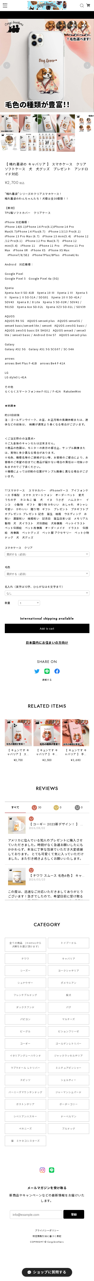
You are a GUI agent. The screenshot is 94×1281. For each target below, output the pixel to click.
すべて (15, 807)
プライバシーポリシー (47, 1230)
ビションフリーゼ (68, 1031)
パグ (68, 1007)
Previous (6, 65)
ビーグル (25, 1031)
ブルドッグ (68, 1128)
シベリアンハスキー (25, 1116)
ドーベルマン (69, 1116)
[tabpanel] (47, 65)
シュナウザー (25, 983)
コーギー (25, 1043)
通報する (47, 679)
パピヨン (25, 1019)
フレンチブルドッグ (25, 995)
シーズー (25, 970)
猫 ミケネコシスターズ (25, 1141)
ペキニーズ (25, 1128)
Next (87, 65)
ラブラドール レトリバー (25, 1068)
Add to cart (47, 628)
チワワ (25, 958)
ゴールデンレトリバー (69, 1043)
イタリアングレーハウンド (25, 1055)
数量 (7, 603)
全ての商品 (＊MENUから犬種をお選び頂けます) (25, 944)
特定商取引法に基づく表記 (47, 1236)
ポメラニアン (69, 983)
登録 (74, 1214)
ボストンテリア (25, 1104)
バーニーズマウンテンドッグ (25, 1092)
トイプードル (69, 943)
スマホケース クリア (19, 548)
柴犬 (68, 995)
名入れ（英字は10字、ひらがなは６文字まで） (34, 587)
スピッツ (25, 1080)
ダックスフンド (25, 1007)
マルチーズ (68, 1019)
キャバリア (68, 958)
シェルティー (68, 1080)
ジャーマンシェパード (69, 1092)
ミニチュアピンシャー (69, 1068)
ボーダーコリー (68, 1104)
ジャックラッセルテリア (68, 1055)
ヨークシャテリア (68, 970)
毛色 (7, 567)
